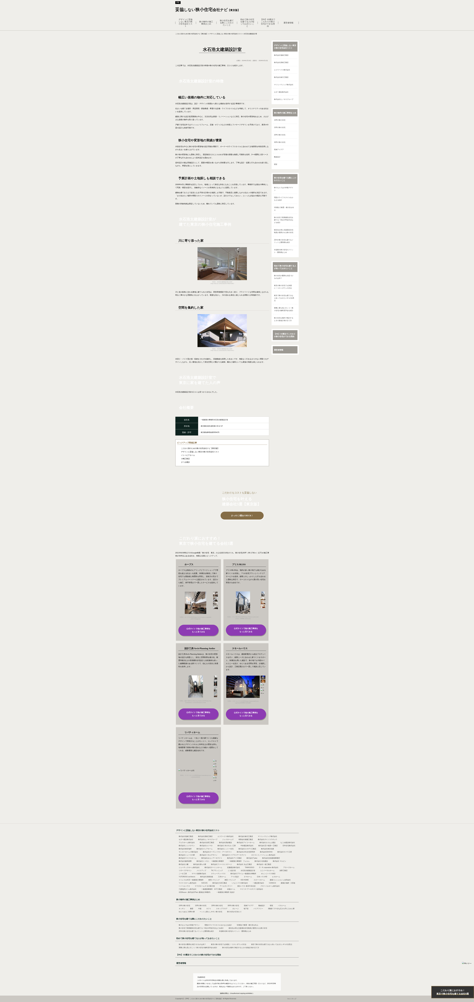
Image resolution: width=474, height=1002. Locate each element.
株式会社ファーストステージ (221, 864)
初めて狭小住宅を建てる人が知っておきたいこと (247, 22)
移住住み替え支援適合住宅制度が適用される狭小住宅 (283, 231)
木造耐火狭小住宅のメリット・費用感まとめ (283, 251)
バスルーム (282, 905)
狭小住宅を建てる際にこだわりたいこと (227, 22)
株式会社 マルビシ (279, 861)
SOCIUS (204, 883)
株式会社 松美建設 (261, 861)
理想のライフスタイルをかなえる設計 (283, 199)
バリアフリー (258, 909)
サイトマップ (291, 999)
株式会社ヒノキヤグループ (283, 99)
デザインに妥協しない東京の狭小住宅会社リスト (185, 22)
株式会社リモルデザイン (208, 855)
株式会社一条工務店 (264, 864)
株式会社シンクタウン (187, 846)
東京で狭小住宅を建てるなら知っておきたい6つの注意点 (284, 298)
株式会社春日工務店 (281, 77)
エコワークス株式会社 (282, 70)
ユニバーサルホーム (267, 870)
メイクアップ (201, 870)
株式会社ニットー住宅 (225, 849)
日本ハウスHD (262, 877)
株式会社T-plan (252, 858)
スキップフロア (221, 909)
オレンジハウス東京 (268, 874)
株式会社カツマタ (206, 846)
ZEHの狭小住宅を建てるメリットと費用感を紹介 (283, 241)
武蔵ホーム (231, 889)
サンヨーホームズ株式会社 (188, 852)
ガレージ (235, 909)
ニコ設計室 (232, 870)
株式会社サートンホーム (213, 867)
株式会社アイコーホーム (246, 842)
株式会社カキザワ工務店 (247, 849)
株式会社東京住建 (267, 849)
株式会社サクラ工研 (284, 852)
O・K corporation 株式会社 (268, 867)
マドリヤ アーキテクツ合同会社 (251, 889)
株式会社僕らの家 (199, 864)
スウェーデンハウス (218, 874)
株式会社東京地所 (185, 849)
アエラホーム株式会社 (187, 842)
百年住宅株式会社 (289, 846)
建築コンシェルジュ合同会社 (280, 880)
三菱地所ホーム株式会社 (187, 889)
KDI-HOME (245, 880)
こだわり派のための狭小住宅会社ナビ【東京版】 (200, 448)
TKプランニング (217, 870)
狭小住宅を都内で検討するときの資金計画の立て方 (283, 319)
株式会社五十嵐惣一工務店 (268, 846)
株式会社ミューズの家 (187, 855)
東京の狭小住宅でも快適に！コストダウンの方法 (283, 287)
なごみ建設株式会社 (287, 842)
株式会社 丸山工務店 (244, 864)
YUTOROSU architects (187, 877)
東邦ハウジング (214, 880)
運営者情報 (288, 23)
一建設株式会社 (258, 883)
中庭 (199, 909)
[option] (195, 606)
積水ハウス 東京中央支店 (246, 886)
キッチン (182, 909)
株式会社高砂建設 (225, 842)
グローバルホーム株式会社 (270, 886)
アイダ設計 (235, 877)
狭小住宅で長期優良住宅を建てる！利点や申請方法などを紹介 (283, 220)
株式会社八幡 (183, 864)
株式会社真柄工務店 (281, 62)
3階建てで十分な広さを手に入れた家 (281, 909)
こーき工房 (183, 874)
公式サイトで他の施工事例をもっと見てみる (198, 630)
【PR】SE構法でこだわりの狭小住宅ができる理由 (267, 22)
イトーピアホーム (188, 455)
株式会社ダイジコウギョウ (267, 839)
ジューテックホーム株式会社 (189, 867)
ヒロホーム (276, 877)
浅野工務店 (283, 870)
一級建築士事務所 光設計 (226, 892)
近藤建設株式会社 (233, 867)
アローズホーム (289, 867)
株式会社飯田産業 (185, 861)
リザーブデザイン (185, 870)
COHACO (272, 883)
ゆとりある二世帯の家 (187, 912)
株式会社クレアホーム (205, 849)
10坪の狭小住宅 (279, 120)
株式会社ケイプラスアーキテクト (234, 855)
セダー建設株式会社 (281, 92)
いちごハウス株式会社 (240, 883)
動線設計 (277, 157)
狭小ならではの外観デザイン (283, 189)
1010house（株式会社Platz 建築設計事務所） (195, 892)
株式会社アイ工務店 (234, 858)
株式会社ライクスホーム (187, 858)
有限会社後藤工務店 (245, 839)
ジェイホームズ (228, 839)
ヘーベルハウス (184, 886)
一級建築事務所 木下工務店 (211, 889)
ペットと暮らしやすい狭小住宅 (211, 912)
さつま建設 (185, 462)
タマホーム (248, 877)
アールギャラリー (226, 886)
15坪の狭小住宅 (279, 127)
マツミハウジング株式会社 (283, 85)
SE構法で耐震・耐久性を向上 (284, 209)
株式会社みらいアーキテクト (211, 858)
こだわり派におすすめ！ (452, 992)
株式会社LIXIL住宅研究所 (246, 852)
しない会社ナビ (207, 10)
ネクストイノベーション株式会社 (263, 855)
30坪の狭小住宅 (279, 142)
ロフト (208, 909)
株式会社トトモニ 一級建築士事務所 (210, 861)
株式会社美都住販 (206, 877)
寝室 (275, 164)
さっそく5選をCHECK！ (242, 516)
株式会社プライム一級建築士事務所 (243, 874)
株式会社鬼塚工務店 (281, 55)
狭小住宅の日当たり (234, 912)
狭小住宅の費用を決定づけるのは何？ (283, 277)
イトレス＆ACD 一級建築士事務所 (191, 880)
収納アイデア (279, 149)
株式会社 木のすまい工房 (226, 846)
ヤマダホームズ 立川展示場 (205, 886)
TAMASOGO (249, 867)
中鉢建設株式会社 (247, 846)
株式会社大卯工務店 (219, 883)
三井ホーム (222, 877)
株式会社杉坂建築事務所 (271, 858)
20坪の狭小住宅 (279, 135)
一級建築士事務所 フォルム (239, 861)
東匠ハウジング (230, 880)
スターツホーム (259, 880)
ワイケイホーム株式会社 (187, 883)
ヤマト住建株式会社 (199, 874)
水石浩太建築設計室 (248, 870)
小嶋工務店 (185, 459)
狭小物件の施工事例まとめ (206, 23)
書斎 (191, 909)
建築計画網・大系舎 (288, 883)
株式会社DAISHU (266, 852)
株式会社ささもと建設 (267, 842)
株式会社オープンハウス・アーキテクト (217, 852)
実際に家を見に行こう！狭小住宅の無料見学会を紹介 (283, 309)
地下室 (246, 909)
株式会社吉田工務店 (207, 842)
